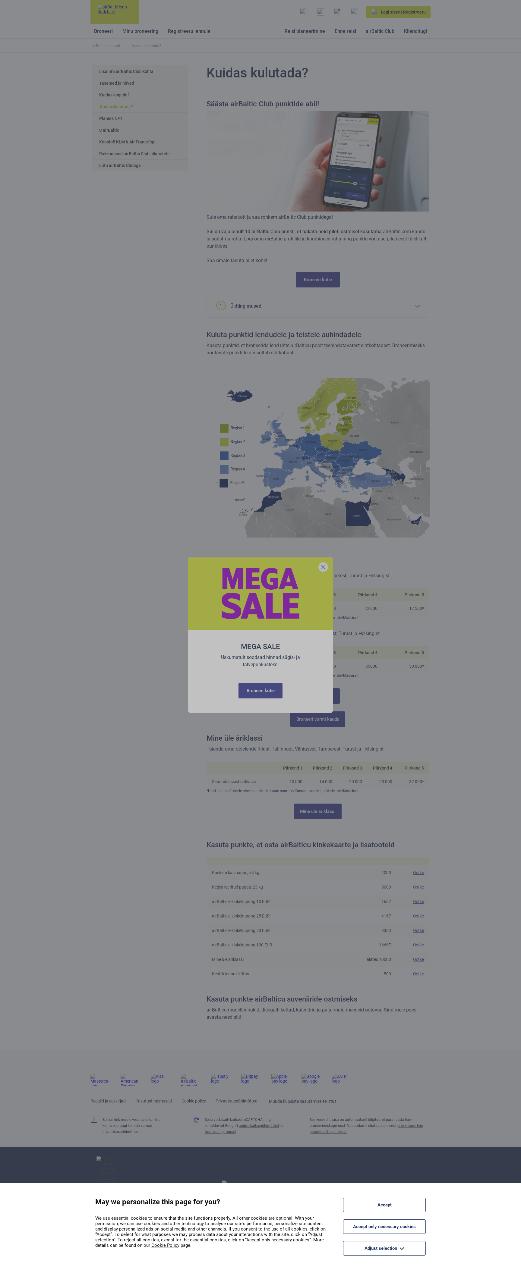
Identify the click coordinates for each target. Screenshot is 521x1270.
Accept (384, 1205)
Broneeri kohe (261, 690)
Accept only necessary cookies (384, 1226)
